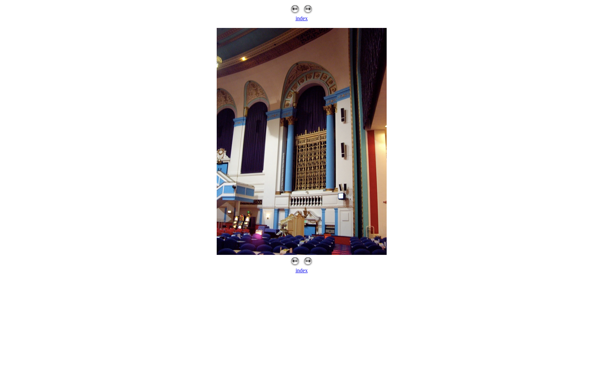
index (302, 18)
